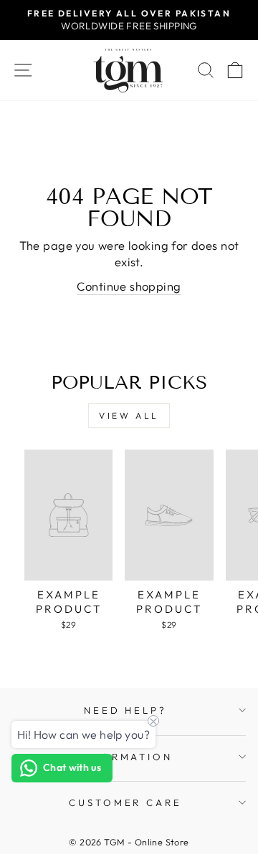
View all (129, 415)
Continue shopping (129, 285)
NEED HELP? (126, 710)
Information (125, 756)
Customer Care (126, 802)
